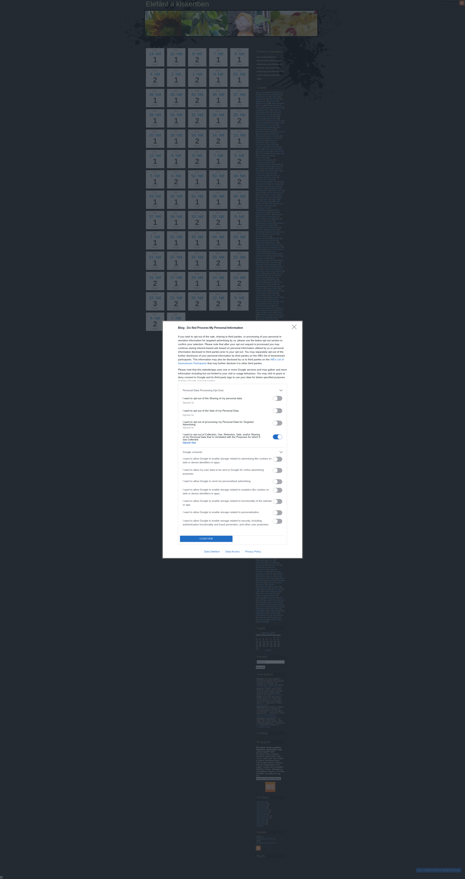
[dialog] (232, 439)
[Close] (295, 328)
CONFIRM (206, 538)
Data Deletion (212, 551)
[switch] (277, 398)
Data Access (232, 551)
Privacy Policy (253, 551)
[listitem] (232, 390)
